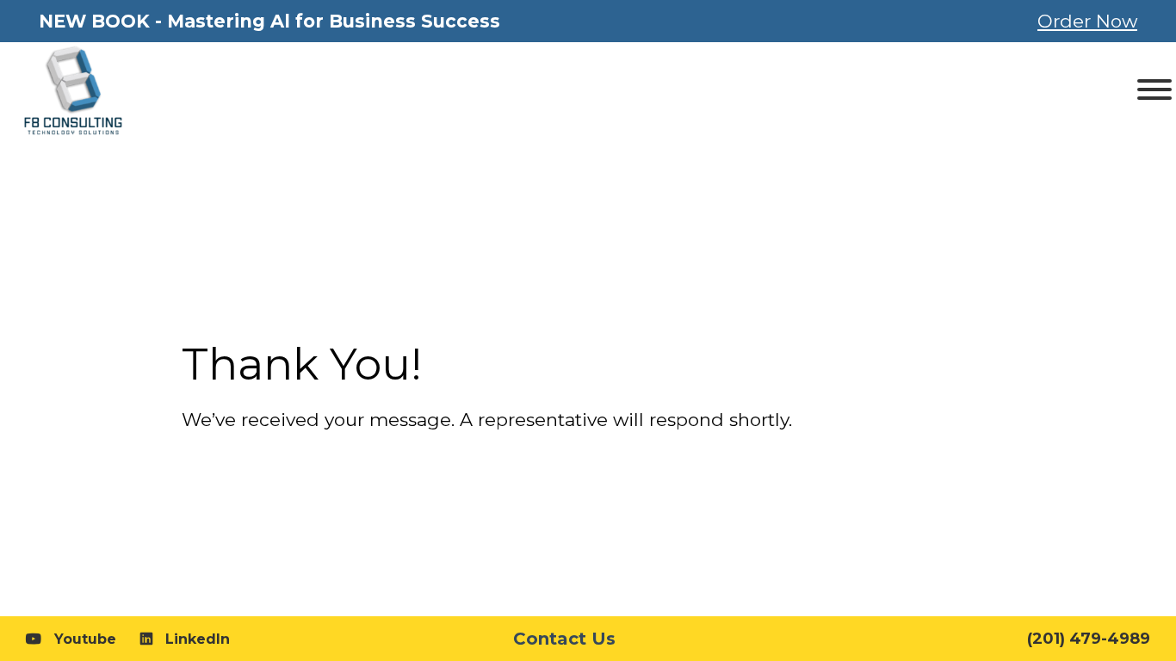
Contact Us (564, 638)
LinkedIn (197, 639)
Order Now (1087, 21)
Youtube (85, 639)
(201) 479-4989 (1088, 638)
